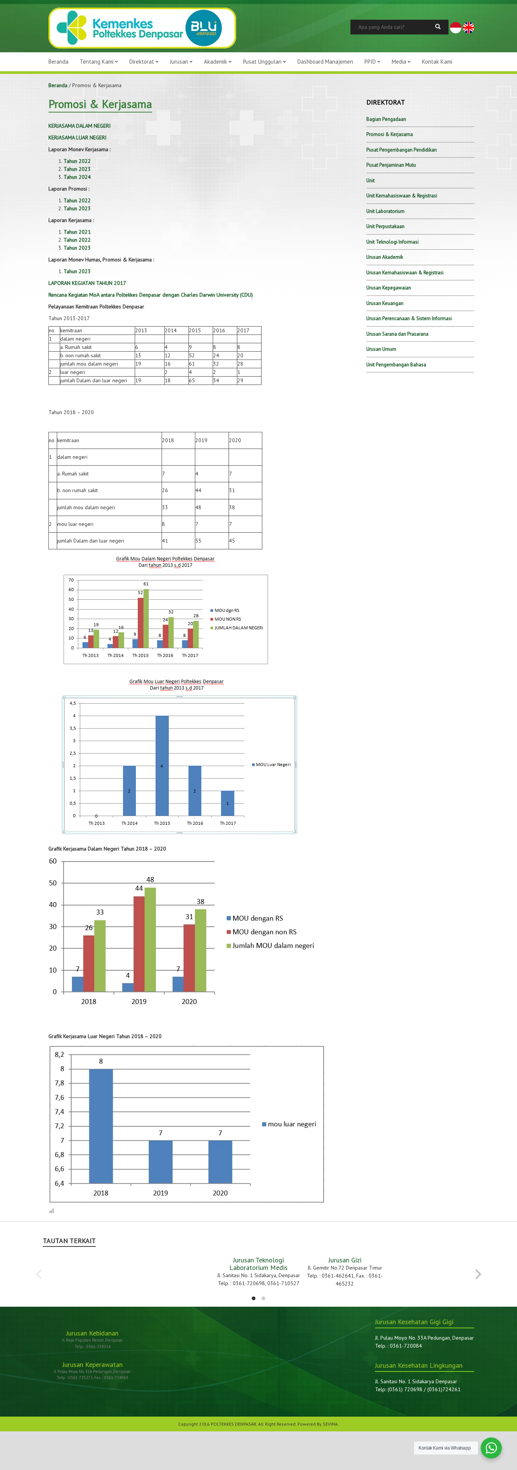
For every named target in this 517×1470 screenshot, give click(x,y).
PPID (370, 61)
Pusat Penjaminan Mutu (391, 165)
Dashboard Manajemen (325, 61)
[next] (477, 1274)
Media (400, 61)
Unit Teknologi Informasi (392, 242)
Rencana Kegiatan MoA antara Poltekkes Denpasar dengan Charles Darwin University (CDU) (150, 294)
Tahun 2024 (77, 177)
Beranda (58, 61)
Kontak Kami (437, 61)
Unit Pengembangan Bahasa (396, 364)
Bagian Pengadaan (386, 119)
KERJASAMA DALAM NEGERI (79, 125)
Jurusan (180, 61)
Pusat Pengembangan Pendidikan (401, 150)
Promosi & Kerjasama (389, 134)
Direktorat (142, 61)
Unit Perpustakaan (385, 226)
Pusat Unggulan (263, 61)
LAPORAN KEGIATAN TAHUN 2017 (87, 283)
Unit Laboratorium (385, 211)
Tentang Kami (97, 61)
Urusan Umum (381, 349)
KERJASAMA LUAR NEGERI (77, 137)
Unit (370, 180)
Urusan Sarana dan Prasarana (397, 334)
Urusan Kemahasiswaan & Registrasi (405, 272)
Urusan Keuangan (384, 303)
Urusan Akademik (384, 257)
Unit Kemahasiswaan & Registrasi (401, 195)
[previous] (39, 1274)
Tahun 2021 (77, 231)
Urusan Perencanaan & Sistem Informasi (409, 318)
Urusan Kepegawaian (388, 288)
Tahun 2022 (77, 161)
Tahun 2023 (77, 169)
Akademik (216, 61)
